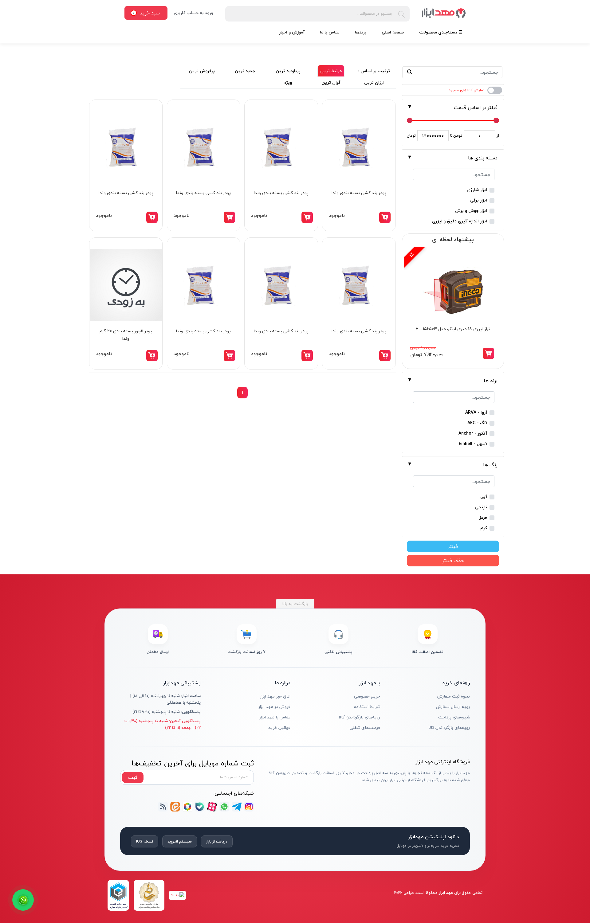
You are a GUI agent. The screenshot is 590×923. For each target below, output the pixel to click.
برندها (360, 32)
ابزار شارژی (477, 190)
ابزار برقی (478, 200)
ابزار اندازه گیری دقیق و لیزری (459, 221)
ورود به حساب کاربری (193, 13)
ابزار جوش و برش (471, 210)
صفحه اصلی (393, 32)
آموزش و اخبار (292, 32)
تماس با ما (330, 32)
